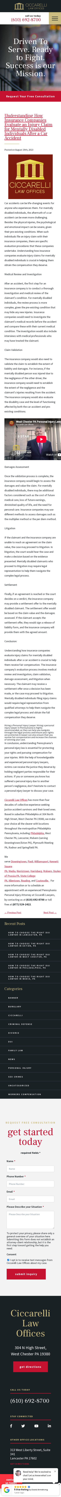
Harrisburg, (36, 871)
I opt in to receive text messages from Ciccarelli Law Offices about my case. (30, 1261)
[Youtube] (36, 1426)
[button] (59, 1484)
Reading (25, 880)
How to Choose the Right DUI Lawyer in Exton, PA (29, 944)
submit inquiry (26, 1274)
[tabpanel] (30, 1459)
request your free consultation (30, 96)
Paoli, (31, 861)
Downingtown (19, 861)
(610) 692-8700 (29, 1401)
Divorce (13, 1033)
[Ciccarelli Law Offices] (30, 6)
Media (12, 871)
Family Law (15, 1050)
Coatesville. (42, 880)
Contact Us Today (11, 1481)
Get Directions (30, 1367)
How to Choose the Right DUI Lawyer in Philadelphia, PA (29, 966)
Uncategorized (18, 1085)
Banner (13, 997)
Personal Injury (20, 1068)
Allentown (14, 880)
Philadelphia (37, 833)
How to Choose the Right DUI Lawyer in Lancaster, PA (29, 933)
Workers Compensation (24, 1094)
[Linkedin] (49, 1426)
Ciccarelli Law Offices (16, 800)
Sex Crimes (15, 1076)
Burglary (14, 1006)
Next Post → (50, 912)
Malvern (47, 871)
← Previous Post (12, 912)
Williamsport (41, 861)
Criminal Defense (20, 1024)
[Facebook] (11, 1426)
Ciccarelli (15, 1015)
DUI (10, 1041)
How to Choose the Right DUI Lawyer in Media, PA (29, 977)
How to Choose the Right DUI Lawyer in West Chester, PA (29, 955)
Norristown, (23, 871)
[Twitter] (23, 1426)
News (11, 1059)
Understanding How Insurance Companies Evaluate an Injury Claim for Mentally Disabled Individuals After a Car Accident (28, 127)
